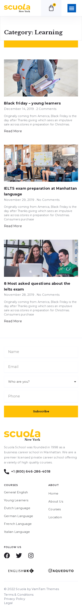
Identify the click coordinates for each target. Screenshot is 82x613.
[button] (71, 8)
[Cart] (51, 8)
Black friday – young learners (32, 103)
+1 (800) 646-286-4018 (31, 471)
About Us (55, 501)
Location (55, 517)
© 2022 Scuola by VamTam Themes (31, 589)
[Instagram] (31, 556)
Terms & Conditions (19, 594)
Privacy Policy (14, 599)
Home (53, 493)
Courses (54, 509)
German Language (18, 516)
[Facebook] (7, 556)
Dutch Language (17, 508)
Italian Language (17, 532)
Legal (8, 603)
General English (16, 492)
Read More (13, 131)
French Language (18, 524)
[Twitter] (19, 556)
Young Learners (16, 500)
